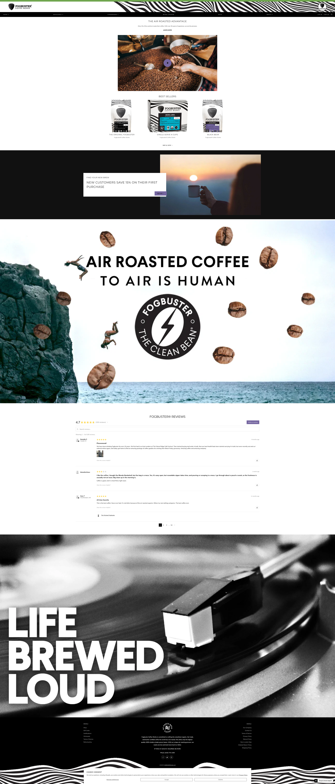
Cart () (326, 14)
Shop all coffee (167, 145)
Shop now (159, 193)
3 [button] (166, 525)
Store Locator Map (246, 742)
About (269, 14)
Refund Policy (247, 739)
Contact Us (248, 730)
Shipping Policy (247, 748)
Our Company (247, 727)
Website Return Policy (245, 745)
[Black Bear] (213, 116)
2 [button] (163, 525)
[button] (107, 422)
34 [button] (171, 525)
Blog (220, 14)
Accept (167, 779)
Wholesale (57, 14)
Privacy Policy (243, 775)
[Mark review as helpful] (257, 460)
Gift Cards (86, 730)
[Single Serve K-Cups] (167, 116)
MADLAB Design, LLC (170, 765)
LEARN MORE (167, 30)
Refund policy (87, 742)
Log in (320, 14)
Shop (5, 14)
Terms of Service (88, 739)
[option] (167, 311)
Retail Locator (168, 14)
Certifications (87, 733)
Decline (220, 779)
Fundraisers (112, 14)
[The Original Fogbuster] (121, 116)
